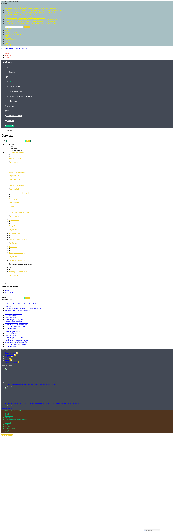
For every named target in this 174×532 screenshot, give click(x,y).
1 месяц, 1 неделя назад (17, 185)
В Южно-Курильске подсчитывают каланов (20, 14)
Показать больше (6, 409)
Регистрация (9, 292)
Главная (3, 130)
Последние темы (10, 328)
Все (10, 67)
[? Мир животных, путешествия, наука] (14, 48)
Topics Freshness (10, 317)
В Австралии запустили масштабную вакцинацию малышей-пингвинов (30, 12)
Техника (12, 72)
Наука (9, 62)
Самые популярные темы (13, 314)
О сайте (7, 414)
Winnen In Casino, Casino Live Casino (17, 310)
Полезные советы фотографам (20, 193)
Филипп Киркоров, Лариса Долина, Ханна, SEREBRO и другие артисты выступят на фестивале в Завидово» (42, 403)
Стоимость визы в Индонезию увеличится (19, 7)
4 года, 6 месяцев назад (17, 226)
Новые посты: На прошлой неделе (16, 323)
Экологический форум (17, 260)
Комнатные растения (16, 166)
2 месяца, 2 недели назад (18, 272)
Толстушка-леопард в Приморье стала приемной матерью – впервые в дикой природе (34, 10)
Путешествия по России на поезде (20, 96)
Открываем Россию (15, 91)
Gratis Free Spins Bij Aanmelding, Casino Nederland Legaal (24, 308)
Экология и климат (14, 116)
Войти (7, 290)
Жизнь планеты (13, 111)
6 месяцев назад (15, 158)
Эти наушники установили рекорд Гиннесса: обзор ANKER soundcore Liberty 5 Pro (33, 19)
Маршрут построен (15, 86)
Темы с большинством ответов (15, 326)
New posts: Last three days (13, 321)
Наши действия (14, 179)
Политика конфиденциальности (16, 419)
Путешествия (12, 77)
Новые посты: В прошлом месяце (16, 324)
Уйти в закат (13, 101)
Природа (10, 106)
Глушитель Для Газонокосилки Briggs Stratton (20, 303)
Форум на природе (16, 233)
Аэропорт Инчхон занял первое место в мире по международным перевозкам (31, 9)
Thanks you (8, 305)
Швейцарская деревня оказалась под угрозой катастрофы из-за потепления (30, 23)
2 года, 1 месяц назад (17, 253)
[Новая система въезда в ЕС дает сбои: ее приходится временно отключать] (16, 382)
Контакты (8, 417)
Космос (10, 121)
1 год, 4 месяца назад (17, 172)
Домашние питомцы (16, 152)
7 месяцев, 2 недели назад (18, 199)
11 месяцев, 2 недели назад (19, 212)
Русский (149, 530)
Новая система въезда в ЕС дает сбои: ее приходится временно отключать (30, 384)
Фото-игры (13, 247)
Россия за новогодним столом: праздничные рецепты (23, 16)
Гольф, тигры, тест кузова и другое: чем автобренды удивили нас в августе (30, 21)
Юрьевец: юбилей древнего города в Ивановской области (25, 18)
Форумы (10, 126)
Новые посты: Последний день (15, 319)
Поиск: (3, 141)
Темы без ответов (11, 315)
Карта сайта (9, 416)
